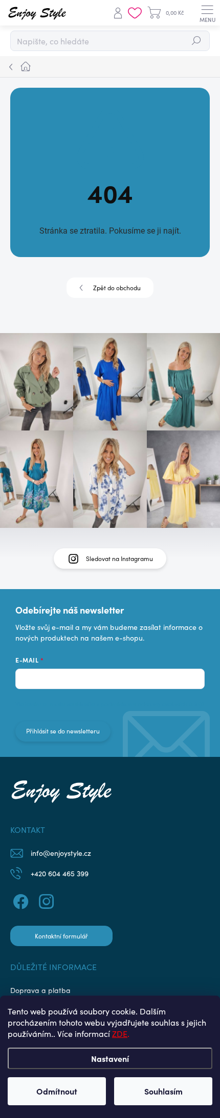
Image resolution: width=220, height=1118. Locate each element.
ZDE (119, 1033)
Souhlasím (163, 1091)
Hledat (196, 41)
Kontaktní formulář (61, 936)
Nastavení (110, 1058)
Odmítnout (56, 1091)
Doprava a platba (40, 990)
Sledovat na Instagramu (119, 558)
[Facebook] (19, 900)
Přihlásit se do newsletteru (63, 731)
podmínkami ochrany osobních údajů (153, 704)
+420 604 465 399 (60, 873)
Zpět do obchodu (117, 288)
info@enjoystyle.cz (61, 853)
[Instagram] (45, 900)
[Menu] (207, 13)
